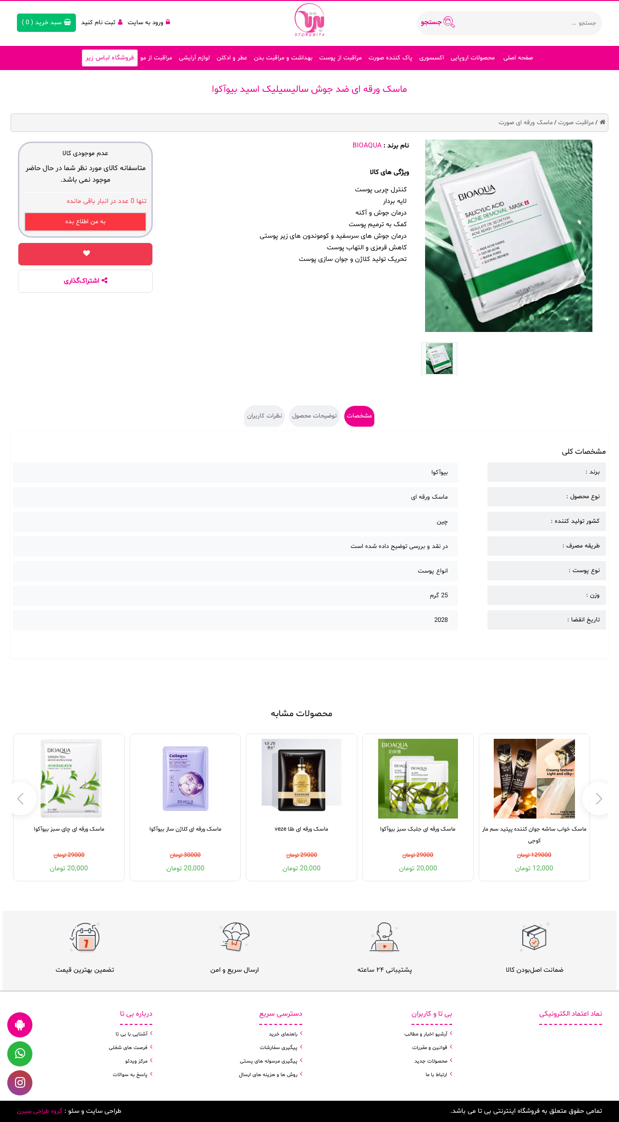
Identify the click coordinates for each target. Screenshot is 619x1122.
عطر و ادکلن (232, 58)
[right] (20, 798)
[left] (599, 798)
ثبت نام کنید (98, 22)
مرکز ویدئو (136, 1061)
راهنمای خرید (283, 1034)
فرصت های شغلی (128, 1047)
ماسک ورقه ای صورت (526, 122)
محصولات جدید (430, 1061)
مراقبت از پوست (340, 58)
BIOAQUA (367, 145)
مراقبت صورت (576, 122)
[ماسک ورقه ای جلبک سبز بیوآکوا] (418, 779)
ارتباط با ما (436, 1075)
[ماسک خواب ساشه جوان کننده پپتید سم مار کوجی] (534, 779)
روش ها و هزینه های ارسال (268, 1075)
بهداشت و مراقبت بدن (283, 58)
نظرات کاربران (264, 416)
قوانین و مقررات (429, 1047)
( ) (41, 22)
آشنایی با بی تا (131, 1034)
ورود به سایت (145, 22)
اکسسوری (431, 58)
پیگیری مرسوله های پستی (268, 1061)
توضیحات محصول (314, 416)
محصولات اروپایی (473, 58)
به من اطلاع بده (85, 221)
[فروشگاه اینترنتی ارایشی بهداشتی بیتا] (309, 19)
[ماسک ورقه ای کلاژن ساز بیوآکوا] (185, 779)
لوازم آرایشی (194, 58)
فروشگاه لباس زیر (109, 58)
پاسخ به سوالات (130, 1075)
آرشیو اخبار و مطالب (425, 1034)
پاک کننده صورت (390, 58)
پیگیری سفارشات (278, 1047)
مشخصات (359, 416)
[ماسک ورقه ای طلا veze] (301, 779)
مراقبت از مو (156, 58)
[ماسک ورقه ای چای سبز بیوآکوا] (69, 779)
